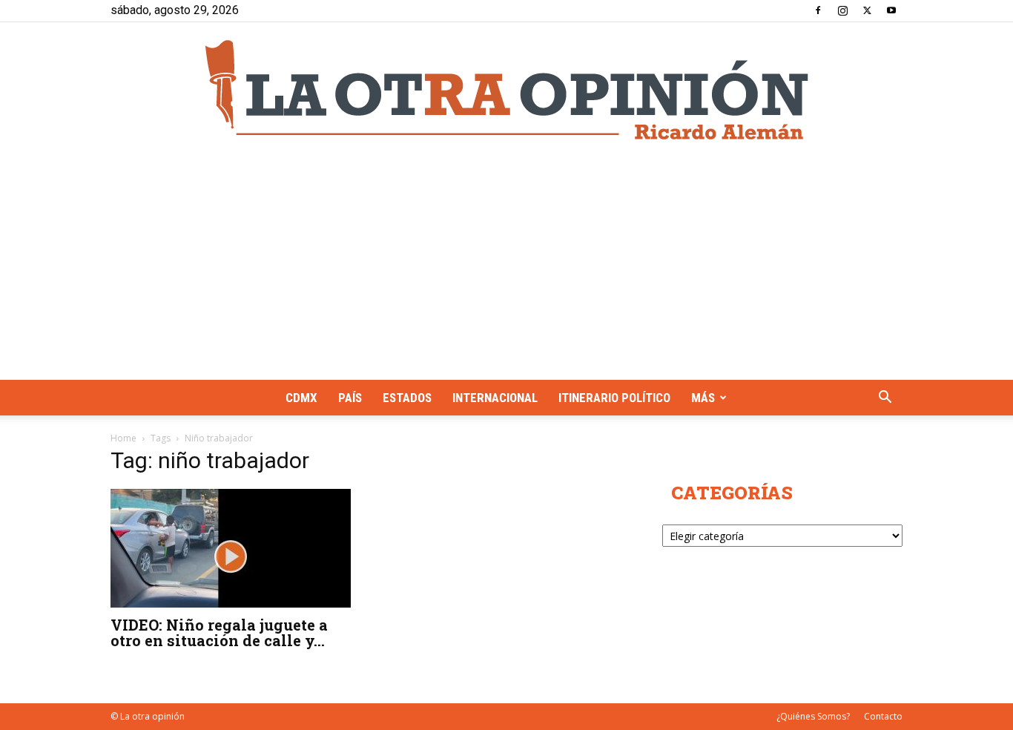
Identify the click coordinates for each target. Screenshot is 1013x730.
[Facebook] (818, 10)
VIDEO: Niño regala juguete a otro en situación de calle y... (219, 632)
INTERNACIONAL (495, 397)
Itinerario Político (614, 397)
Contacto (883, 716)
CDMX (301, 397)
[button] (885, 399)
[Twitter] (867, 10)
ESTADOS (407, 397)
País (350, 397)
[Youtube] (891, 10)
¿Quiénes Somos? (813, 716)
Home (123, 438)
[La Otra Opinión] (506, 89)
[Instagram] (842, 10)
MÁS (703, 397)
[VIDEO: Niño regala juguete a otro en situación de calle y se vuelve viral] (230, 548)
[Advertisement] (506, 268)
